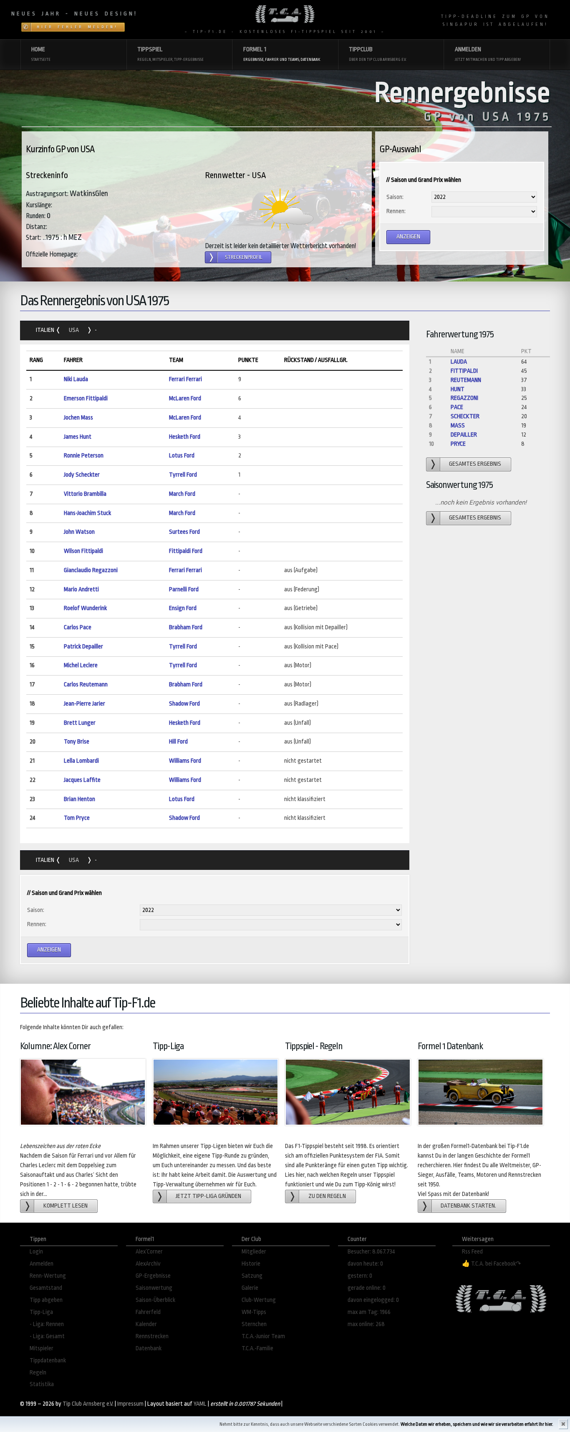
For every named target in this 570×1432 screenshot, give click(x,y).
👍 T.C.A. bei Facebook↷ (491, 1263)
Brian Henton (79, 799)
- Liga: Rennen (47, 1324)
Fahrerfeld (148, 1312)
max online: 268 (366, 1324)
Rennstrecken (152, 1336)
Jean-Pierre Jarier (84, 703)
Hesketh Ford (184, 436)
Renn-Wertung (48, 1275)
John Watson (79, 531)
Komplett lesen (65, 1205)
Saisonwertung (154, 1287)
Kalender (146, 1324)
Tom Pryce (77, 818)
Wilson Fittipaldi (83, 551)
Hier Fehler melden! (77, 27)
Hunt (457, 389)
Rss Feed (472, 1251)
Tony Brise (76, 741)
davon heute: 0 (365, 1263)
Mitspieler (41, 1348)
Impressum (130, 1403)
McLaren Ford (185, 398)
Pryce (458, 443)
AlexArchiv (148, 1263)
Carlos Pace (77, 627)
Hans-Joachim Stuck (87, 513)
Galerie (250, 1287)
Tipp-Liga (41, 1312)
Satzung (252, 1275)
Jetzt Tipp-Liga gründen (208, 1196)
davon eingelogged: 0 (373, 1300)
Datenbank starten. (468, 1205)
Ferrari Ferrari (185, 379)
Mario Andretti (81, 589)
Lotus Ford (181, 455)
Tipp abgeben (46, 1300)
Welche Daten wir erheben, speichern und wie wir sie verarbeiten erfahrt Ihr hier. (477, 1424)
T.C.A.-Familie (257, 1348)
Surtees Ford (184, 531)
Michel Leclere (81, 665)
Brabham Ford (185, 627)
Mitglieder (254, 1251)
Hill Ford (178, 741)
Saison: (395, 197)
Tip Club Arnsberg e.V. (88, 1403)
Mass (458, 425)
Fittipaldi (464, 370)
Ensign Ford (183, 608)
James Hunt (77, 436)
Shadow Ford (184, 703)
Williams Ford (185, 760)
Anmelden (41, 1263)
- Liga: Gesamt (47, 1336)
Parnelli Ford (184, 589)
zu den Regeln (327, 1196)
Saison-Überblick (155, 1300)
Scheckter (465, 416)
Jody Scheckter (82, 474)
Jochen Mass (78, 417)
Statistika (42, 1384)
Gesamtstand (46, 1287)
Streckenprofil (243, 257)
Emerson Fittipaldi (86, 398)
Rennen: (396, 211)
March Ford (182, 493)
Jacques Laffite (82, 780)
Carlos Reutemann (86, 684)
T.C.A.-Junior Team (263, 1336)
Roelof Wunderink (85, 608)
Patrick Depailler (83, 646)
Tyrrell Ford (183, 474)
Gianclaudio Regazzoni (91, 570)
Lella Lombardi (81, 760)
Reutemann (466, 380)
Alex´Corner (149, 1251)
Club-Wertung (259, 1300)
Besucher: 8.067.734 (371, 1251)
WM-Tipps (254, 1312)
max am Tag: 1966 (369, 1312)
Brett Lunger (80, 722)
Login (36, 1251)
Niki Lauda (76, 379)
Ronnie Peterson (83, 455)
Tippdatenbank (48, 1360)
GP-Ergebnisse (153, 1275)
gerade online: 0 (367, 1287)
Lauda (459, 361)
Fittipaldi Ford (185, 551)
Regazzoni (464, 398)
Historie (251, 1263)
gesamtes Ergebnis (475, 463)
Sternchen (254, 1324)
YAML (200, 1403)
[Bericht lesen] (286, 209)
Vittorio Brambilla (85, 493)
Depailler (464, 434)
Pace (457, 407)
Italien (45, 330)
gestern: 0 (360, 1275)
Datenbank (148, 1348)
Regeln (38, 1372)
